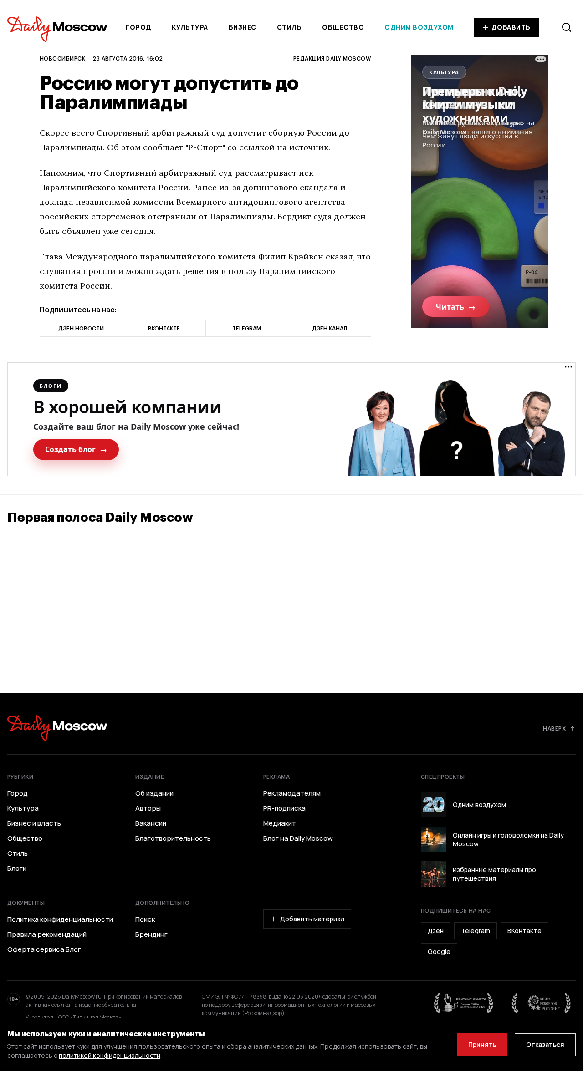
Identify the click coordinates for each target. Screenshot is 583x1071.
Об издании (154, 793)
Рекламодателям (292, 793)
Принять (482, 1044)
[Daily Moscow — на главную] (57, 728)
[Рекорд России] (541, 1003)
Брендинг (151, 934)
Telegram (475, 930)
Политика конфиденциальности (60, 919)
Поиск (145, 919)
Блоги (16, 868)
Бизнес (242, 27)
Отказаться (545, 1044)
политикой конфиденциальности (109, 1055)
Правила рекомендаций (47, 934)
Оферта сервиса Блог (44, 949)
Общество (343, 27)
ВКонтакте (524, 930)
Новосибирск (62, 58)
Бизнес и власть (34, 823)
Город (139, 27)
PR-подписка (284, 808)
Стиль (289, 27)
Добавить (511, 27)
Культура (190, 27)
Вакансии (150, 823)
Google (439, 951)
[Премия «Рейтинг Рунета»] (464, 1003)
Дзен (436, 930)
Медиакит (279, 823)
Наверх (554, 728)
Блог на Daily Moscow (298, 838)
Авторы (148, 808)
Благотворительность (173, 838)
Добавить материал (312, 918)
